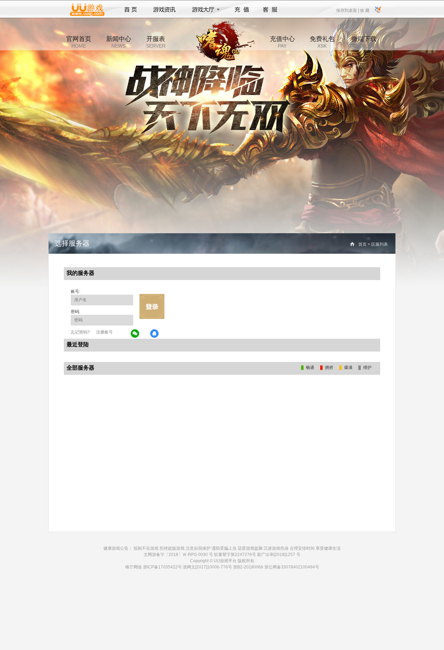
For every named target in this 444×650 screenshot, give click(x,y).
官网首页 (78, 42)
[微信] (135, 333)
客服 (270, 10)
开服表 (155, 42)
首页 (130, 10)
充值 (241, 10)
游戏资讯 (164, 10)
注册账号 (104, 332)
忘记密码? (80, 332)
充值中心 (282, 42)
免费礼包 (322, 42)
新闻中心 (118, 42)
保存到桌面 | (347, 10)
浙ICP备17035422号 (162, 567)
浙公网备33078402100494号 (291, 567)
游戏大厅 (204, 10)
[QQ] (154, 333)
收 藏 (364, 10)
